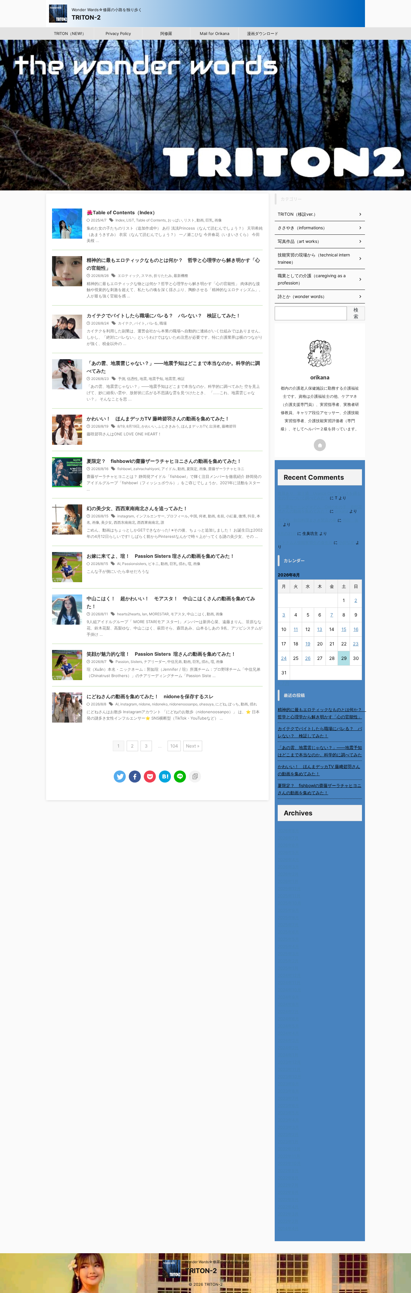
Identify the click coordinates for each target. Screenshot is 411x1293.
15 (343, 629)
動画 (200, 220)
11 (296, 629)
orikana (341, 511)
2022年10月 (289, 1163)
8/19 (121, 426)
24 (284, 658)
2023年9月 (288, 1083)
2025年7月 (288, 924)
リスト (189, 220)
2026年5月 (288, 852)
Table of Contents (151, 220)
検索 (356, 313)
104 (174, 746)
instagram (125, 516)
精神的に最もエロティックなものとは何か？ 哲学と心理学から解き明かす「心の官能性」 (320, 713)
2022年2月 (288, 1221)
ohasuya (206, 704)
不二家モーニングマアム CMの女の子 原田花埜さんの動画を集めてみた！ (320, 509)
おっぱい (175, 220)
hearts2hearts (128, 614)
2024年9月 (288, 997)
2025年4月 (288, 946)
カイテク (125, 323)
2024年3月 (288, 1040)
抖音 (251, 516)
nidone (144, 704)
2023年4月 (288, 1119)
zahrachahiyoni (146, 468)
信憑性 (132, 378)
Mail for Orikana (214, 33)
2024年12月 (289, 975)
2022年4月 (288, 1206)
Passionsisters (134, 563)
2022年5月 (288, 1199)
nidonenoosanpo (183, 704)
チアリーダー (154, 661)
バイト (139, 323)
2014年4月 (288, 1228)
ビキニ (153, 563)
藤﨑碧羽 (229, 426)
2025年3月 (288, 953)
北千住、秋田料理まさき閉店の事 (307, 520)
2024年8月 (288, 1004)
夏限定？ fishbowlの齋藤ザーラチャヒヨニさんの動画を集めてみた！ (164, 461)
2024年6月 (288, 1018)
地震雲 (170, 378)
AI (118, 563)
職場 (163, 323)
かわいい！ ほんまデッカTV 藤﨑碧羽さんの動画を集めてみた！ (158, 419)
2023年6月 (288, 1105)
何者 (202, 516)
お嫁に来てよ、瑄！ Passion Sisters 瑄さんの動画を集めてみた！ (161, 556)
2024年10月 (289, 989)
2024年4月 (288, 1033)
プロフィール (177, 516)
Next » (192, 746)
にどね (220, 704)
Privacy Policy (118, 33)
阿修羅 (166, 33)
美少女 (106, 522)
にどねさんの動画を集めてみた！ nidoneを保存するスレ (150, 696)
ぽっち (233, 704)
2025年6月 (288, 931)
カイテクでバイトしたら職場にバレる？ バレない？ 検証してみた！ (164, 315)
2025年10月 (289, 902)
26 (308, 658)
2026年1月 (288, 881)
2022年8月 (288, 1177)
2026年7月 (288, 837)
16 (356, 629)
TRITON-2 (86, 17)
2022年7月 (288, 1185)
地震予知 (156, 378)
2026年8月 (288, 830)
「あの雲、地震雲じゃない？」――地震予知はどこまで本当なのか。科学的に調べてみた (320, 751)
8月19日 (133, 426)
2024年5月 (288, 1025)
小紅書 (231, 516)
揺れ (182, 563)
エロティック (128, 275)
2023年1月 (288, 1141)
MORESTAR (159, 614)
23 (356, 644)
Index (120, 220)
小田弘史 (346, 542)
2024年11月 (289, 982)
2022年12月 (289, 1148)
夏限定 (192, 468)
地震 (143, 378)
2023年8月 (288, 1091)
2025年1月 (288, 968)
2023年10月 (289, 1076)
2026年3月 (288, 866)
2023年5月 (288, 1112)
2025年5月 (288, 939)
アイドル (168, 468)
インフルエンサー (150, 516)
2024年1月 (288, 1054)
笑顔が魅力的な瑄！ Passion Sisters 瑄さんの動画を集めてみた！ (161, 654)
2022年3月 (288, 1213)
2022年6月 (288, 1192)
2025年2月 (288, 960)
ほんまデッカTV (194, 426)
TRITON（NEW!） (70, 33)
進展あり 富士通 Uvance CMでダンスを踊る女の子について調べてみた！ (319, 495)
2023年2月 (288, 1134)
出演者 (214, 426)
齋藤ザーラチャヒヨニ (226, 468)
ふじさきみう (168, 426)
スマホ (146, 275)
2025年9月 (288, 910)
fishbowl (124, 468)
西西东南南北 (124, 522)
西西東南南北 (148, 522)
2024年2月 (288, 1047)
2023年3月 (288, 1127)
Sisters (136, 661)
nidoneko (160, 704)
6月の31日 (287, 533)
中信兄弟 (174, 661)
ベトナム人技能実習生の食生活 (305, 542)
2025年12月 (289, 888)
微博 (242, 516)
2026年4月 (288, 859)
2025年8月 (288, 917)
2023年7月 (288, 1098)
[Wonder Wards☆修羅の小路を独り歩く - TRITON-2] (165, 776)
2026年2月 (288, 874)
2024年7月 (288, 1011)
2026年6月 (288, 845)
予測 (121, 378)
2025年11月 (289, 895)
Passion (122, 661)
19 (307, 644)
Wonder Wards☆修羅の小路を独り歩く (217, 1262)
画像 (218, 220)
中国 (193, 516)
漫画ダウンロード (262, 33)
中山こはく (196, 614)
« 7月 (283, 683)
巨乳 (209, 220)
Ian (144, 614)
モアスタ (178, 614)
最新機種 (181, 275)
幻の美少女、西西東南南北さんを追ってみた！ (137, 508)
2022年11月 (289, 1156)
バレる (152, 323)
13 (319, 629)
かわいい (148, 426)
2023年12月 (289, 1062)
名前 (220, 516)
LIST (130, 220)
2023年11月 (289, 1069)
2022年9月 (288, 1170)
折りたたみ (163, 275)
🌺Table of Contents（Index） (122, 212)
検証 (181, 378)
